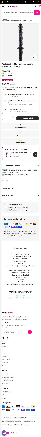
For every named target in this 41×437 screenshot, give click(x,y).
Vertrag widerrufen (7, 380)
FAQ (3, 395)
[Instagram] (3, 338)
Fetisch (4, 353)
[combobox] (17, 12)
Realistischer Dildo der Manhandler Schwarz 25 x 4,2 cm (17, 20)
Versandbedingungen (8, 377)
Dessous (4, 356)
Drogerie (4, 350)
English (13, 433)
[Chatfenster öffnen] (4, 433)
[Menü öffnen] (3, 6)
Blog (3, 365)
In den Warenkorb (27, 118)
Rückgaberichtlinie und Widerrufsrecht (12, 425)
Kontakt (4, 398)
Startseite (4, 19)
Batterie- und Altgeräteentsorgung (11, 429)
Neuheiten (5, 362)
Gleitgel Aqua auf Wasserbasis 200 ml (20, 153)
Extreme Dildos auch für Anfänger (17, 210)
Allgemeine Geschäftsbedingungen (11, 421)
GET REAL (5, 180)
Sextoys (4, 346)
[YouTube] (7, 338)
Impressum (28, 425)
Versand (11, 87)
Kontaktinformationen (8, 374)
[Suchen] (37, 12)
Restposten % (6, 359)
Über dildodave (6, 391)
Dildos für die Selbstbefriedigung (16, 207)
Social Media (5, 383)
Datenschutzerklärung (29, 421)
